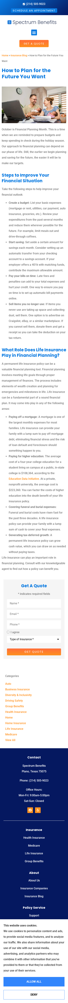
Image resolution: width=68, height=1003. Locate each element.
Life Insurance (34, 853)
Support (34, 915)
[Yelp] (38, 810)
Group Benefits (34, 861)
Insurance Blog (19, 55)
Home (5, 55)
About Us (34, 880)
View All (10, 740)
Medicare (34, 845)
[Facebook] (30, 810)
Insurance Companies (34, 888)
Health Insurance (34, 837)
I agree (15, 632)
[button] (34, 32)
